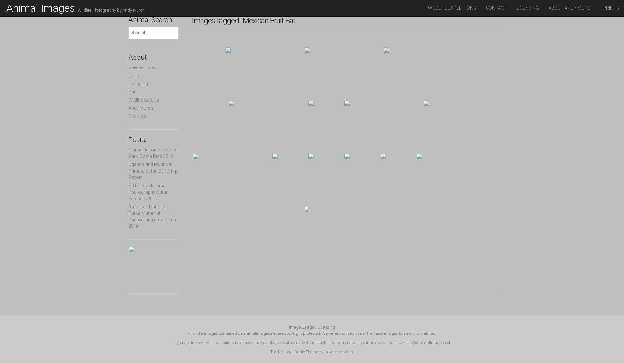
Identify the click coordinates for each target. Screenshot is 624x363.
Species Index (142, 67)
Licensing (527, 8)
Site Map (137, 116)
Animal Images (75, 8)
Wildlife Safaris (143, 100)
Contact (496, 8)
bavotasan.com (338, 351)
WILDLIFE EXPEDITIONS (452, 8)
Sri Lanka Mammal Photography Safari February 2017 (148, 192)
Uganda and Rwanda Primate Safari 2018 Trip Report (153, 171)
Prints (611, 8)
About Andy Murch (571, 8)
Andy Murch (140, 108)
